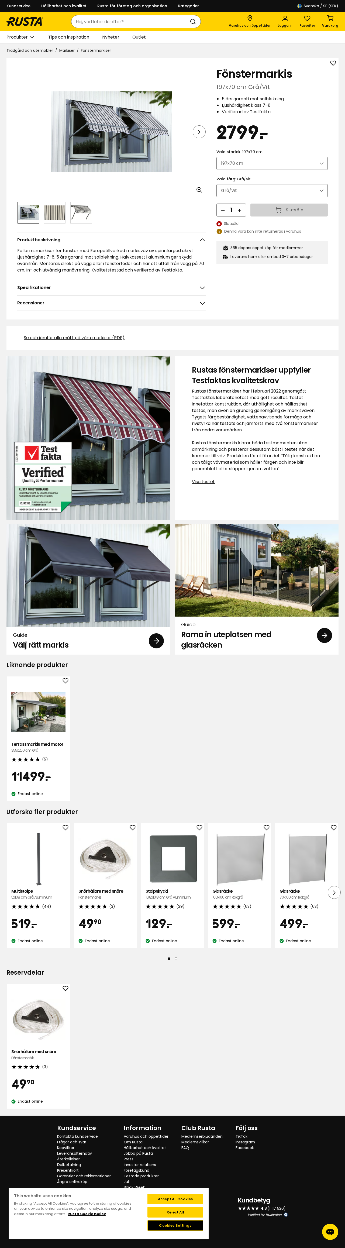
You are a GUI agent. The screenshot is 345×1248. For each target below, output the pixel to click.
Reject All (175, 1212)
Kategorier (188, 6)
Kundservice (18, 6)
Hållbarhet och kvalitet (64, 6)
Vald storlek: (239, 151)
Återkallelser (68, 1159)
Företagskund (136, 1170)
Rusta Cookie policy (87, 1213)
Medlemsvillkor (195, 1142)
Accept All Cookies (175, 1199)
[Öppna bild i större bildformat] (199, 190)
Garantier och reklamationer (84, 1176)
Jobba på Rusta (138, 1153)
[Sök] (194, 21)
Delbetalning (69, 1164)
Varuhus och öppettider (146, 1136)
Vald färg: (233, 179)
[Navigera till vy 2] (54, 213)
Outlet (139, 37)
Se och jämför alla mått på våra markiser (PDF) (74, 338)
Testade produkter (141, 1176)
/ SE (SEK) (321, 6)
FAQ (185, 1147)
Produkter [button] (17, 37)
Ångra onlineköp (72, 1181)
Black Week (134, 1187)
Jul (126, 1181)
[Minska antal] (223, 210)
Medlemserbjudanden (202, 1136)
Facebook (245, 1147)
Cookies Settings (175, 1225)
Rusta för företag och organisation (132, 6)
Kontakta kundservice (77, 1136)
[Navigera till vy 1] (28, 213)
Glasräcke (227, 894)
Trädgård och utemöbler (29, 50)
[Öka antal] (240, 210)
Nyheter (110, 37)
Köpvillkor (65, 1147)
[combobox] (131, 21)
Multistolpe (31, 894)
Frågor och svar (71, 1142)
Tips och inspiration (68, 37)
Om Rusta (133, 1142)
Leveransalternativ (74, 1153)
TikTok (241, 1136)
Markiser (67, 50)
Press (128, 1159)
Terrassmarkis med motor (37, 747)
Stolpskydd (168, 894)
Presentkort (68, 1170)
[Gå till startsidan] (24, 21)
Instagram (245, 1142)
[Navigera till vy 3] (81, 213)
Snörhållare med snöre (100, 894)
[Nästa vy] (199, 131)
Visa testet (203, 482)
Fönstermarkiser (96, 50)
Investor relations (140, 1164)
